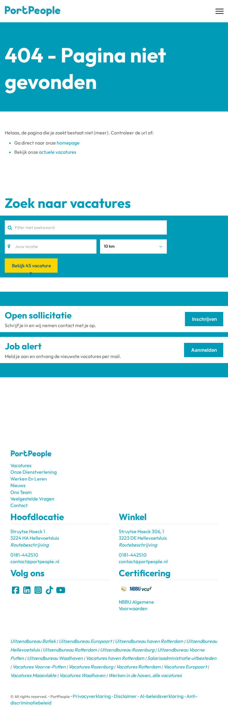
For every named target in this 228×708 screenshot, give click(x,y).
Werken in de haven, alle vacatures (145, 675)
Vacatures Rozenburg (91, 667)
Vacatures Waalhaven (82, 675)
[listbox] (133, 246)
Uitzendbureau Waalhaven (55, 658)
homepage (68, 143)
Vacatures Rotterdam (138, 667)
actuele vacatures (57, 152)
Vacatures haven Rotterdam (115, 658)
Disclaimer (125, 696)
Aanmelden (204, 350)
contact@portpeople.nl (34, 561)
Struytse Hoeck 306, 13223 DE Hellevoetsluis (143, 538)
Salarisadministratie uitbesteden (181, 658)
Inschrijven (204, 319)
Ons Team (21, 492)
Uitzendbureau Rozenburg (127, 650)
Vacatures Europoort (185, 667)
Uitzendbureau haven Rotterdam (149, 641)
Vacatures (20, 465)
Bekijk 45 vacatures (31, 267)
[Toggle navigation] (220, 11)
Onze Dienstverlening (33, 472)
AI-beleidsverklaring (161, 696)
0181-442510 (24, 555)
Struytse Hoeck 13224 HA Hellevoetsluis (34, 538)
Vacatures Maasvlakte (33, 675)
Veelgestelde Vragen (32, 499)
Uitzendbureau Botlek (33, 641)
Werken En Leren (28, 479)
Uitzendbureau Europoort (85, 641)
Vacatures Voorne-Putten (39, 667)
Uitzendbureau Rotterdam (70, 650)
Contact (19, 505)
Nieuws (18, 485)
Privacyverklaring (92, 696)
